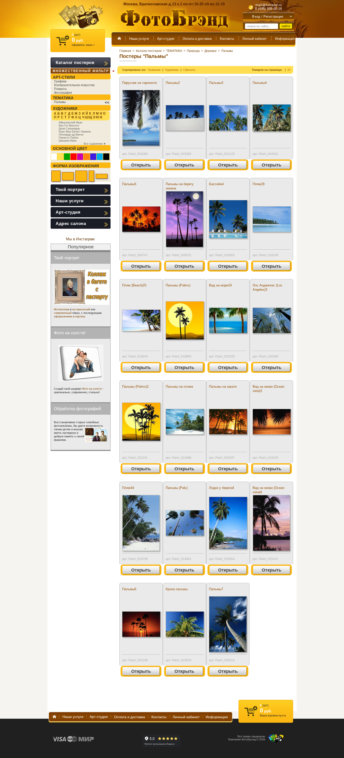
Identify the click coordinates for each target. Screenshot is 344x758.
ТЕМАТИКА (174, 51)
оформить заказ (83, 44)
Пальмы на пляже (179, 386)
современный (63, 312)
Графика (60, 81)
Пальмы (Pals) (177, 488)
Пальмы (227, 51)
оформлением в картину (69, 316)
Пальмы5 (129, 184)
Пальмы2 (173, 83)
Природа (193, 51)
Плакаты (60, 89)
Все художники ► (95, 143)
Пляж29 (258, 184)
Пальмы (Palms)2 (135, 386)
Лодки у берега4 (221, 488)
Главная (125, 51)
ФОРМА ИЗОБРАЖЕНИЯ (76, 166)
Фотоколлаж (61, 309)
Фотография (63, 92)
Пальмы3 (216, 83)
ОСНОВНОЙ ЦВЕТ (70, 148)
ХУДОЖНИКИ (65, 108)
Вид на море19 (220, 285)
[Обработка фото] (96, 434)
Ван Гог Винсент (69, 125)
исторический (81, 309)
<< (107, 102)
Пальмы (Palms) (178, 285)
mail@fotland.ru (268, 5)
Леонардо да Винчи (71, 134)
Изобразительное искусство (74, 85)
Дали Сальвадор (69, 128)
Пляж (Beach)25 (134, 285)
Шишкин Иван (68, 140)
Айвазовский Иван (70, 122)
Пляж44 (128, 488)
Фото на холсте (92, 388)
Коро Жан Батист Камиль (75, 131)
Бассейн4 (216, 184)
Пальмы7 (216, 589)
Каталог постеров (148, 51)
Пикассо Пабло (68, 137)
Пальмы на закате (223, 386)
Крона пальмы (177, 589)
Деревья (210, 51)
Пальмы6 (129, 589)
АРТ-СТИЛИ (64, 77)
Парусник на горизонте (139, 83)
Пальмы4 (260, 83)
